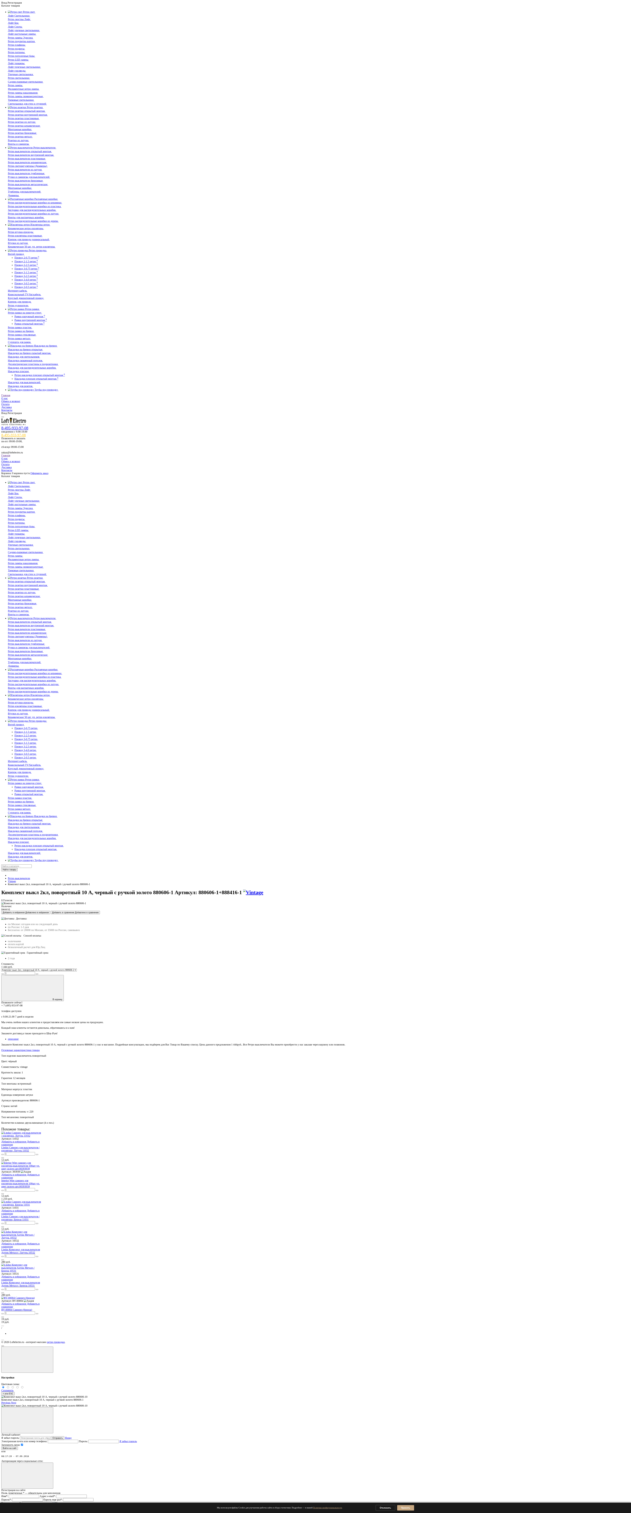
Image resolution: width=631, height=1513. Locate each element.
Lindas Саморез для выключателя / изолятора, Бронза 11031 (20, 1218)
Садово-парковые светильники (25, 81)
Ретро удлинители (18, 305)
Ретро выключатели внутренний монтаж (31, 155)
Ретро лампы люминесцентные (26, 96)
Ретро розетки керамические (24, 125)
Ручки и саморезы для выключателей (29, 177)
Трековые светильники (21, 100)
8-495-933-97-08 (14, 428)
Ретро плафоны (17, 45)
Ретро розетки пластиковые (23, 118)
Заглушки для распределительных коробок (32, 210)
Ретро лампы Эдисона (20, 37)
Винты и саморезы (19, 144)
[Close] (27, 1360)
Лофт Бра (13, 23)
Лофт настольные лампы (22, 34)
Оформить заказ (39, 473)
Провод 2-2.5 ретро (26, 265)
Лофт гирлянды (17, 70)
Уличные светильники (21, 74)
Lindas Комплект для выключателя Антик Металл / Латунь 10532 (20, 1251)
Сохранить (7, 1390)
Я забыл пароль (128, 1441)
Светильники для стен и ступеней (27, 103)
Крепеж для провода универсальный (29, 239)
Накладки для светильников (24, 356)
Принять (405, 1508)
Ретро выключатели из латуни (25, 169)
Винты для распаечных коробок (26, 217)
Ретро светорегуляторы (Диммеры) (28, 166)
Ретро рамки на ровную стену (25, 312)
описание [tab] (13, 1039)
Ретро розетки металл (20, 136)
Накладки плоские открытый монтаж (36, 378)
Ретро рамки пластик (20, 327)
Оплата (5, 404)
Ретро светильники (19, 78)
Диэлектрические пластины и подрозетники (33, 364)
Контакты (6, 410)
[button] (6, 1402)
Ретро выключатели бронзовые (25, 180)
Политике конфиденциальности (327, 1507)
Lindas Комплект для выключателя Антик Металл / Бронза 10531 (20, 1284)
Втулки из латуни (18, 243)
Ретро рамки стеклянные (22, 334)
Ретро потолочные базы (21, 56)
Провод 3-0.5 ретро (26, 283)
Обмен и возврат (10, 401)
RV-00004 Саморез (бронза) (16, 1309)
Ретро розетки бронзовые (22, 133)
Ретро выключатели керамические (27, 162)
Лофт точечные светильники (24, 67)
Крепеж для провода (20, 301)
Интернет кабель (17, 290)
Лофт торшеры (16, 63)
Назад (68, 1437)
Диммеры (13, 195)
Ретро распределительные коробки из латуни (33, 213)
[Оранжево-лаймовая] (22, 1387)
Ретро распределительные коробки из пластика (34, 206)
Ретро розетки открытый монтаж (27, 111)
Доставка (6, 407)
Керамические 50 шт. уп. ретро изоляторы (32, 246)
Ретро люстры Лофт (19, 19)
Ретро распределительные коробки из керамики (35, 202)
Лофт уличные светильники (24, 30)
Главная (5, 395)
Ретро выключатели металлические (28, 184)
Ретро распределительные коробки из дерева (33, 221)
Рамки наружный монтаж (29, 316)
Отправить (57, 1438)
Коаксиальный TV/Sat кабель (24, 294)
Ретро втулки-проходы (21, 232)
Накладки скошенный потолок (25, 360)
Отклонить (385, 1508)
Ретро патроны (16, 52)
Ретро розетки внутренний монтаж (28, 114)
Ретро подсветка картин (21, 41)
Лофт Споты (15, 26)
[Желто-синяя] (3, 1387)
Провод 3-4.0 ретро (26, 279)
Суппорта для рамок (19, 342)
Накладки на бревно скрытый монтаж (29, 353)
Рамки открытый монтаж (29, 323)
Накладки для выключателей (24, 382)
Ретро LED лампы (18, 59)
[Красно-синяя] (13, 1387)
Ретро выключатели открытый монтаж (30, 151)
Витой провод (16, 254)
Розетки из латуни (18, 140)
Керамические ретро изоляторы (26, 228)
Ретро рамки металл (19, 338)
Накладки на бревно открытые (25, 349)
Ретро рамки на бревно (21, 331)
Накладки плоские (18, 371)
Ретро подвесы (16, 48)
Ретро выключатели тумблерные (26, 173)
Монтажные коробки (20, 129)
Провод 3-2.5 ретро (26, 276)
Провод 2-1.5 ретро (26, 261)
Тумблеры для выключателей (24, 191)
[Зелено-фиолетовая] (8, 1387)
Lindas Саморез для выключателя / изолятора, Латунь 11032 (20, 1149)
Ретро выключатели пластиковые (27, 158)
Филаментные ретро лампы (23, 89)
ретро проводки (56, 1342)
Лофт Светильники (19, 15)
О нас (4, 398)
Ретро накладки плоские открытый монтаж (39, 375)
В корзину (57, 999)
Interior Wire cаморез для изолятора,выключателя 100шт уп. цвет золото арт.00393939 (20, 1183)
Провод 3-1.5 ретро (26, 272)
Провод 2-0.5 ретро (26, 287)
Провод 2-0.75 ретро (26, 257)
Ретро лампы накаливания (23, 92)
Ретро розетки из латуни (22, 122)
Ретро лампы (15, 85)
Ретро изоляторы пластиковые (25, 235)
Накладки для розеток (20, 386)
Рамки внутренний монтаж (30, 320)
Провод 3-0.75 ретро (26, 268)
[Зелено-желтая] (18, 1387)
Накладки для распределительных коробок (32, 367)
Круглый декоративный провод (26, 298)
